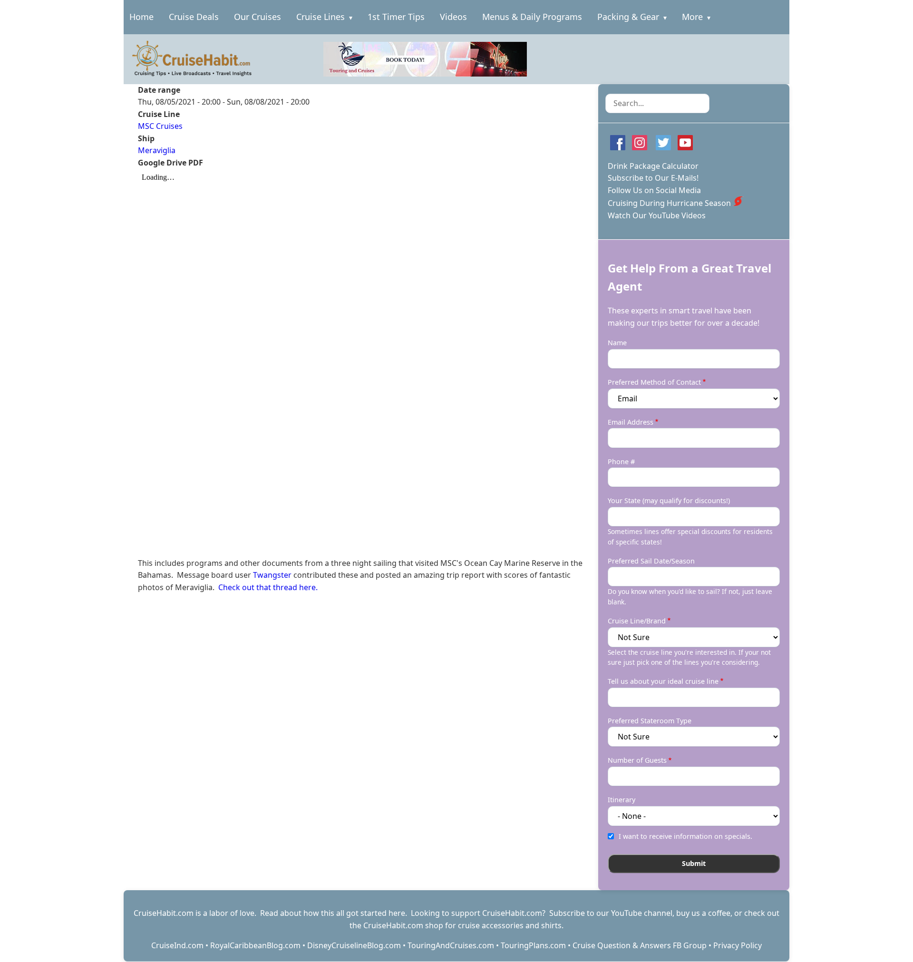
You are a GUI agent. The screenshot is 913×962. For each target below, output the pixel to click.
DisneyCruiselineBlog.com (354, 945)
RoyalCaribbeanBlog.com (255, 945)
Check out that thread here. (268, 587)
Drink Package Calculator (653, 166)
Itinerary (621, 799)
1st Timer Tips (396, 16)
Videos (453, 16)
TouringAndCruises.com (451, 945)
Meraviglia (156, 150)
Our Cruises (257, 16)
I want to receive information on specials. (685, 836)
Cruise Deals (194, 16)
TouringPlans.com (533, 945)
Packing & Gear (628, 16)
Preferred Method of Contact (654, 382)
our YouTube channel (634, 913)
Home (141, 16)
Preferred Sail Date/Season (651, 560)
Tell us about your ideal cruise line (663, 681)
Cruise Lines (320, 16)
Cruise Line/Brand (637, 620)
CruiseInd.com (177, 945)
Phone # (621, 461)
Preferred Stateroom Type (649, 720)
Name (617, 342)
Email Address (630, 422)
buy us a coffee (703, 913)
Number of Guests (637, 760)
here (397, 913)
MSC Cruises (160, 126)
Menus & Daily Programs (532, 16)
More (692, 16)
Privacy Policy (737, 945)
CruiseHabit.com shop (403, 925)
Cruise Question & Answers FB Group (640, 945)
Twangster (273, 575)
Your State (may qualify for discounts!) (669, 500)
